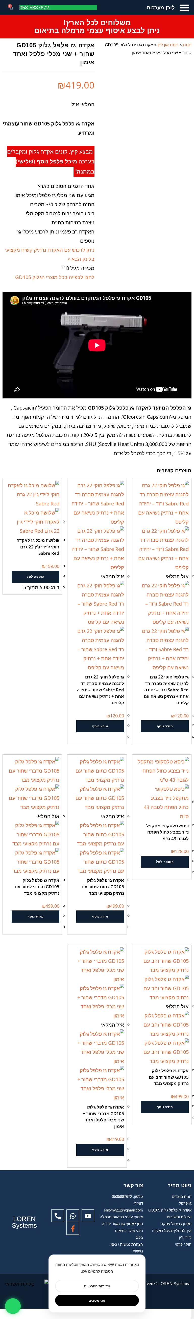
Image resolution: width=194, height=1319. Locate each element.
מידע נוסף (165, 726)
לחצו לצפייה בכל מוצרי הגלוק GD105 (54, 277)
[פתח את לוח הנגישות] (192, 1314)
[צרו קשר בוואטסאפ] (13, 1306)
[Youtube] (88, 1215)
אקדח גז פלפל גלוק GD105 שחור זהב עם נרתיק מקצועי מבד (169, 1077)
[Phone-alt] (57, 1215)
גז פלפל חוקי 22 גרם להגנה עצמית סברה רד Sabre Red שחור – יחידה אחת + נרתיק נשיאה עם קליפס (100, 690)
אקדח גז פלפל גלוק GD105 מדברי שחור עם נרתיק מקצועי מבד (37, 886)
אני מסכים (97, 1300)
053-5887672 (34, 7)
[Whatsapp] (72, 1215)
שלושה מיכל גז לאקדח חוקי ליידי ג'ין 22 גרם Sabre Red (37, 546)
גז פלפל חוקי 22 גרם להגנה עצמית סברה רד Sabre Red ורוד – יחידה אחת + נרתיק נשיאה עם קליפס (166, 690)
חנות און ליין (168, 45)
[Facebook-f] (72, 1228)
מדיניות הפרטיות (97, 1286)
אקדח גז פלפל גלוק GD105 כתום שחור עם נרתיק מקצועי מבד (103, 886)
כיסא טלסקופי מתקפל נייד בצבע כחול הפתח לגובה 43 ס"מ (167, 832)
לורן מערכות (161, 7)
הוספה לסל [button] (35, 577)
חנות (187, 45)
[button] (184, 7)
